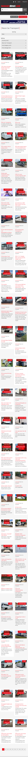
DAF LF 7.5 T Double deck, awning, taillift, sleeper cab (20, 258)
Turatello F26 (18, 486)
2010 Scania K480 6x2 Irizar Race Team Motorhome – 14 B (20, 286)
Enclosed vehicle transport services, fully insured (21, 705)
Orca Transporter (19, 66)
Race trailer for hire (6, 616)
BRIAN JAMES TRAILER (6, 486)
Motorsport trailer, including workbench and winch (20, 676)
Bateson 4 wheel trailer (6, 588)
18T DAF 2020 (18, 507)
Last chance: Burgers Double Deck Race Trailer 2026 (6, 68)
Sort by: (14, 32)
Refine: (3, 38)
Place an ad (23, 16)
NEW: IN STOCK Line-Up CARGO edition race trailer (20, 561)
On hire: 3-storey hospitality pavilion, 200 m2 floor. (20, 375)
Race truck (17, 122)
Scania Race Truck (5, 256)
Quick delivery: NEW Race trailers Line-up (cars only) (20, 204)
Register (25, 1)
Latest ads (14, 16)
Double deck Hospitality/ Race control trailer (5, 175)
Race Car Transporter (6, 122)
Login (19, 1)
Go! (25, 9)
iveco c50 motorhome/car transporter (19, 590)
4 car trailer (4, 284)
